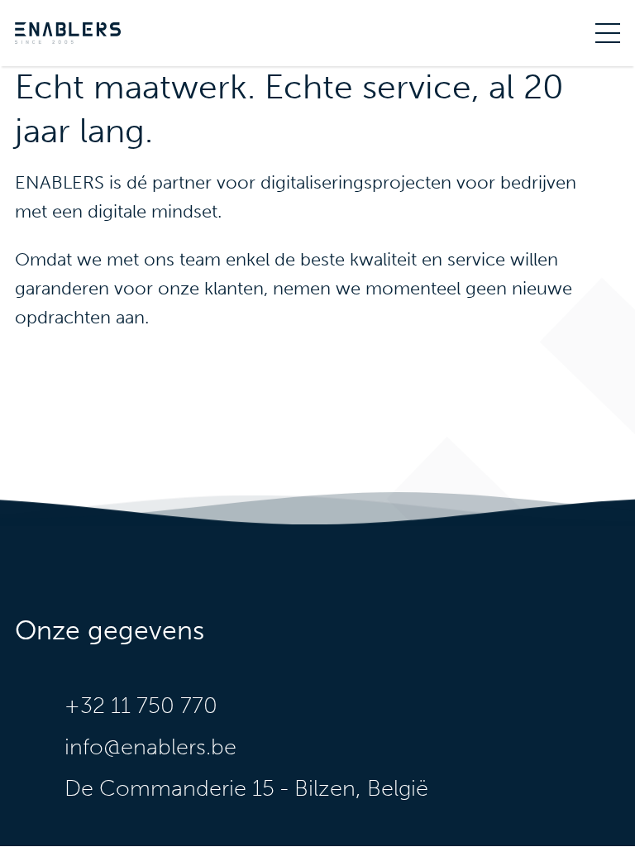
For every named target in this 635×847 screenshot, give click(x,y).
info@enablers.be (150, 747)
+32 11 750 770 (140, 705)
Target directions (342, 788)
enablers (68, 33)
